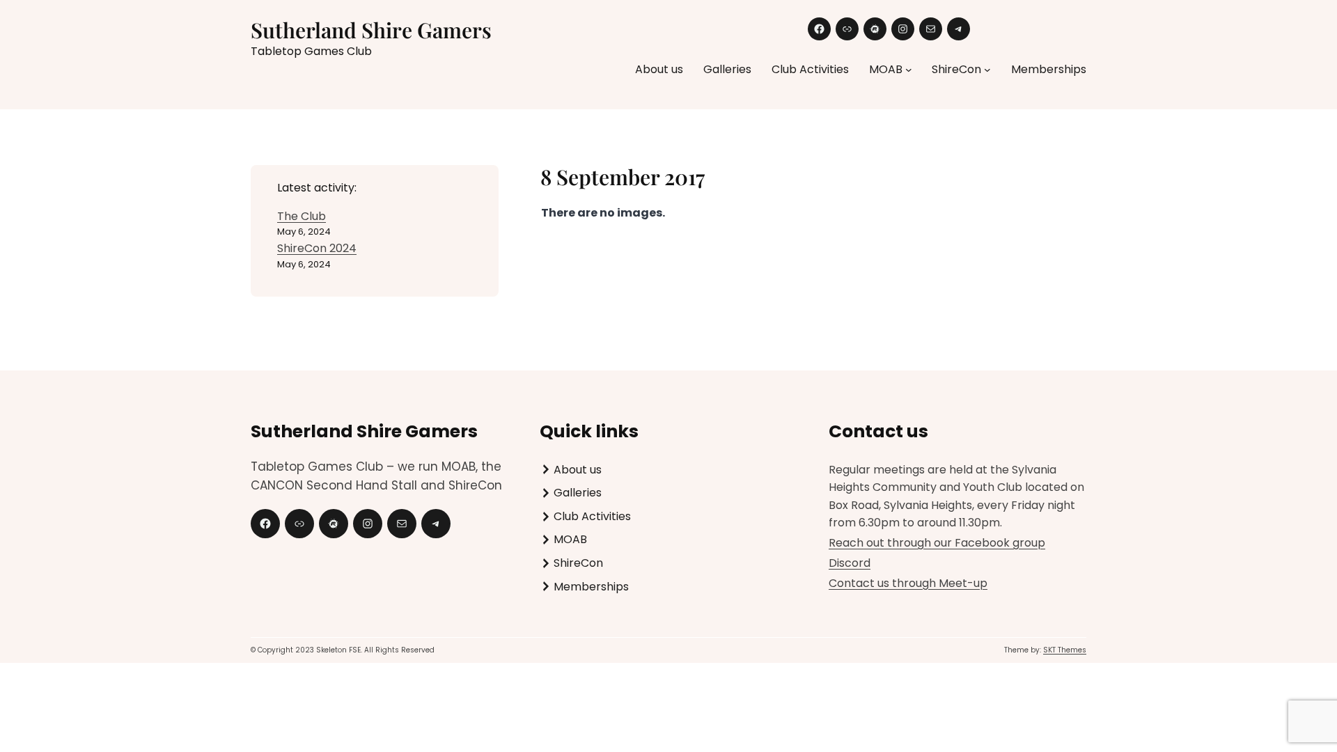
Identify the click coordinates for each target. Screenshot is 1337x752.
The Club (301, 216)
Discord (849, 563)
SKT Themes (1064, 650)
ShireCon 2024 (317, 248)
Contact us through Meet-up (908, 583)
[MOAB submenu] (908, 69)
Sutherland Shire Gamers (371, 30)
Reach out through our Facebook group (937, 543)
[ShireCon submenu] (987, 69)
